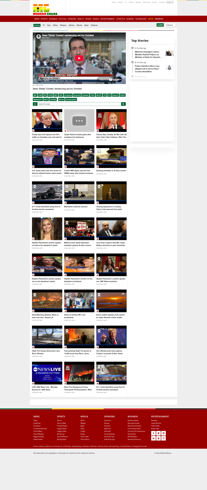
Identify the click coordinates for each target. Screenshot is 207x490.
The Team (67, 446)
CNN (40, 95)
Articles (106, 423)
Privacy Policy (114, 446)
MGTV (46, 99)
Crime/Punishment (40, 428)
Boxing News (61, 439)
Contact (162, 2)
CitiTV (92, 95)
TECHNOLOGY (141, 19)
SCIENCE (130, 19)
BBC (35, 95)
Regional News (38, 436)
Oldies (55, 25)
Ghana (154, 2)
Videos (131, 2)
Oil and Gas (132, 434)
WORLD (96, 19)
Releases (63, 25)
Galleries (94, 25)
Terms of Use (103, 446)
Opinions (107, 420)
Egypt (82, 426)
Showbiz (154, 420)
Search (170, 25)
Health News (38, 439)
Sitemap (86, 446)
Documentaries (71, 99)
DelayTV (115, 95)
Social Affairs (37, 431)
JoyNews (85, 95)
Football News (62, 426)
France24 (77, 95)
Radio (120, 2)
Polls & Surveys (109, 439)
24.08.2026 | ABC (37, 140)
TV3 (104, 95)
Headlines (36, 423)
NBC (55, 95)
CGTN (50, 95)
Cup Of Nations (62, 436)
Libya (82, 428)
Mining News (132, 436)
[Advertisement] (102, 484)
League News (61, 428)
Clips (49, 25)
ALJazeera (68, 95)
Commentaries (109, 434)
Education (37, 426)
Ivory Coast (84, 436)
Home (114, 2)
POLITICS (62, 19)
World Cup (61, 434)
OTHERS (53, 99)
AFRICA (88, 19)
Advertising (77, 446)
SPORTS (44, 19)
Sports (59, 420)
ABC (61, 95)
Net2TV (98, 95)
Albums (71, 25)
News (86, 25)
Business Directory (134, 439)
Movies (138, 2)
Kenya (82, 434)
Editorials (107, 431)
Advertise (146, 2)
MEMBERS (159, 19)
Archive (37, 25)
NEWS (36, 19)
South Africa (84, 439)
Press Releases (38, 434)
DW (45, 95)
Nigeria (83, 423)
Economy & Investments (136, 431)
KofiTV (122, 95)
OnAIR (160, 25)
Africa (82, 420)
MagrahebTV (38, 99)
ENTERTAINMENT (108, 19)
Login (169, 2)
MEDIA (150, 19)
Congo (82, 431)
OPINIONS (72, 19)
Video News (155, 426)
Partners (93, 446)
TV (126, 2)
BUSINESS (53, 19)
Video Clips (155, 428)
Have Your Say (109, 436)
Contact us (58, 446)
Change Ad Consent (139, 446)
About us (49, 446)
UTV (109, 95)
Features (107, 426)
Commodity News (134, 428)
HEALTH (80, 19)
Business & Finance (134, 426)
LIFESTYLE (120, 19)
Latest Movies (156, 423)
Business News (133, 420)
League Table (61, 431)
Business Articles (133, 423)
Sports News (61, 423)
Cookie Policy (126, 446)
